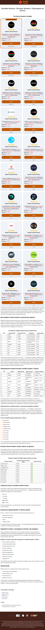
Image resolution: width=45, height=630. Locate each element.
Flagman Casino (5, 594)
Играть (11, 43)
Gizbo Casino (5, 597)
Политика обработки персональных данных (11, 605)
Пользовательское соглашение (8, 606)
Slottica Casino (5, 592)
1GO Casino (4, 598)
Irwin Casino (4, 595)
